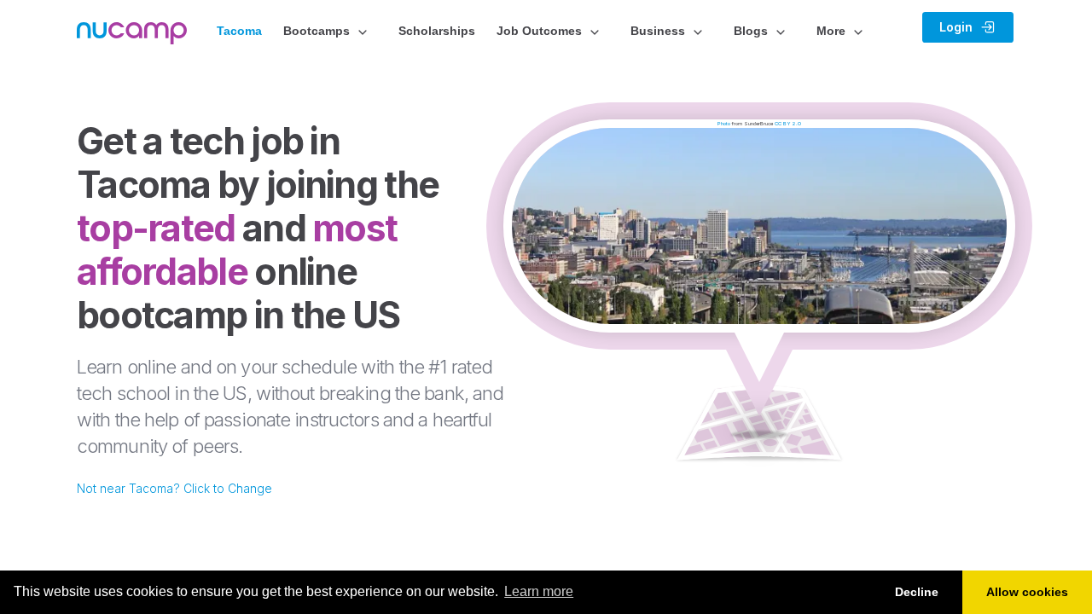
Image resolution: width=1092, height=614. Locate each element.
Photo (723, 123)
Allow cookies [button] (1027, 592)
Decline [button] (916, 592)
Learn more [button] (538, 591)
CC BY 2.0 (788, 123)
